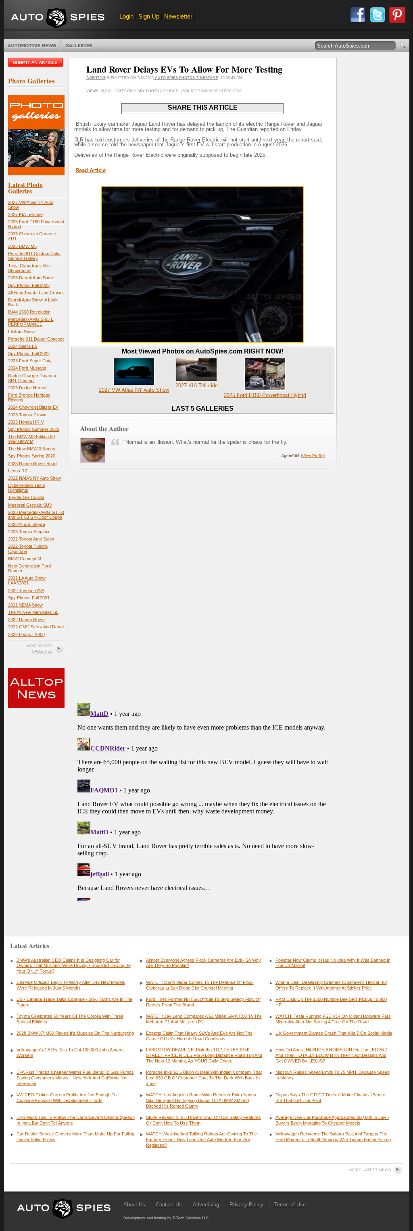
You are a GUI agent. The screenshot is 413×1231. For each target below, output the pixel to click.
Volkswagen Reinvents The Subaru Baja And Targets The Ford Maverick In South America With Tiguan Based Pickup (333, 1136)
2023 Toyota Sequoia (28, 531)
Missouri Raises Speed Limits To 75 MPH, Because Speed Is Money (332, 1075)
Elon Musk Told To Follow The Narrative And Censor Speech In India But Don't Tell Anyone (76, 1120)
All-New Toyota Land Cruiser (36, 292)
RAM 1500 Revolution (29, 312)
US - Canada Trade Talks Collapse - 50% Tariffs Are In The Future (74, 1002)
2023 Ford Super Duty (30, 360)
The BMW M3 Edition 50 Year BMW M (31, 439)
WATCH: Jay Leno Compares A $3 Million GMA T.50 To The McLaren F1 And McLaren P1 (204, 1019)
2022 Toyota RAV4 (26, 590)
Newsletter (178, 16)
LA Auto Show (21, 331)
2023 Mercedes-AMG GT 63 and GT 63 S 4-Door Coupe (36, 515)
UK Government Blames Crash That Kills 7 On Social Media (333, 1033)
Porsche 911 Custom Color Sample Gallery (34, 256)
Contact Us (169, 1205)
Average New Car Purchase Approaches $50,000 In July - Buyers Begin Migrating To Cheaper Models (332, 1120)
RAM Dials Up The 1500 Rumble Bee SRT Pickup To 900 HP (331, 1002)
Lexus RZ (17, 470)
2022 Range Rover (26, 619)
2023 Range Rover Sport (32, 463)
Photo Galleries (78, 45)
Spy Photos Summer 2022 (33, 429)
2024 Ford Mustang (27, 368)
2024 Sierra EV (23, 346)
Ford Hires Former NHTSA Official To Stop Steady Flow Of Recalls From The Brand (203, 1002)
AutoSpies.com (57, 19)
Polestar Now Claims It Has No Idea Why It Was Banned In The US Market (332, 963)
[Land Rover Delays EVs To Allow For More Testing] (202, 341)
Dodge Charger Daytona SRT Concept (32, 378)
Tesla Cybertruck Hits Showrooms (29, 268)
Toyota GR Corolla (26, 497)
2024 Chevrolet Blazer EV (33, 407)
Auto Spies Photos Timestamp (186, 78)
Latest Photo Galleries (25, 187)
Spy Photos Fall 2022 (29, 353)
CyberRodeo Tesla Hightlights (26, 488)
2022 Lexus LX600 (26, 634)
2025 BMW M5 (22, 246)
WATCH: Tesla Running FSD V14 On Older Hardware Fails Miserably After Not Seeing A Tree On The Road (333, 1019)
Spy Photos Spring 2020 (31, 455)
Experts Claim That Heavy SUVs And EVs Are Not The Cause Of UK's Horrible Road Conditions (199, 1036)
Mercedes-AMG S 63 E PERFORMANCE (31, 321)
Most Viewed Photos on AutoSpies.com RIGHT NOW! (203, 351)
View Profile (313, 455)
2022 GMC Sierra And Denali (36, 626)
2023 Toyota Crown (27, 414)
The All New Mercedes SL (33, 612)
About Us (134, 1205)
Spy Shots (148, 91)
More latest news (370, 1170)
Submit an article (36, 62)
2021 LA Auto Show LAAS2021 (27, 580)
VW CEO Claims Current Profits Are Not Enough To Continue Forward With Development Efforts (67, 1097)
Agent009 (96, 78)
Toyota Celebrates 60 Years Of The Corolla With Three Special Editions (70, 1019)
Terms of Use (290, 1205)
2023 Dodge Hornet (27, 387)
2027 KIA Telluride (25, 214)
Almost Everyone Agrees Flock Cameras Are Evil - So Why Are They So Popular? (203, 963)
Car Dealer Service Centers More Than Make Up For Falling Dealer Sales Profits (75, 1136)
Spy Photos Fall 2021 (29, 597)
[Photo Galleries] (36, 174)
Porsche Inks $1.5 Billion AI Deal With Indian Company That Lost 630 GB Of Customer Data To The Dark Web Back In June (204, 1078)
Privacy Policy (246, 1205)
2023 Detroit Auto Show (31, 277)
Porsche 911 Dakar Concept (36, 339)
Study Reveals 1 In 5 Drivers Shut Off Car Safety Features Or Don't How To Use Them (203, 1120)
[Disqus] (202, 800)
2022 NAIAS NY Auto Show (34, 478)
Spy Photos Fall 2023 (29, 285)
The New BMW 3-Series (31, 448)
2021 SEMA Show (25, 605)
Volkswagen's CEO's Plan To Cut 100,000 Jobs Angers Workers (70, 1052)
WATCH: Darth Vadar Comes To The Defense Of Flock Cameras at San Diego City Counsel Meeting (200, 985)
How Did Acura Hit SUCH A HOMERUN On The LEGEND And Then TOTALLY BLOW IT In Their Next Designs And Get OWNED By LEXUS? (331, 1055)
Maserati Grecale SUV (30, 505)
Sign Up (148, 16)
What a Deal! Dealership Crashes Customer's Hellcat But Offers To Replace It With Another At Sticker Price (331, 985)
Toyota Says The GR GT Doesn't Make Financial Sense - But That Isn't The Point (331, 1097)
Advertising (206, 1205)
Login (126, 16)
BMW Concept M (24, 558)
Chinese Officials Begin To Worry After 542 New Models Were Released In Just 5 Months (71, 985)
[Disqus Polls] (202, 594)
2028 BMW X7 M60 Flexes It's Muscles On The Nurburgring (75, 1033)
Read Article (90, 170)
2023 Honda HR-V (26, 422)
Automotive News (32, 45)
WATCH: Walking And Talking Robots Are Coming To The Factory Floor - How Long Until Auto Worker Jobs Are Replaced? (201, 1139)
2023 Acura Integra (26, 524)
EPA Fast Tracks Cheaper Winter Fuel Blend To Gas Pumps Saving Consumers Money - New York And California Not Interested (75, 1078)
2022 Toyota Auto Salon (31, 538)
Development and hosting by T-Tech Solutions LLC (166, 1218)
